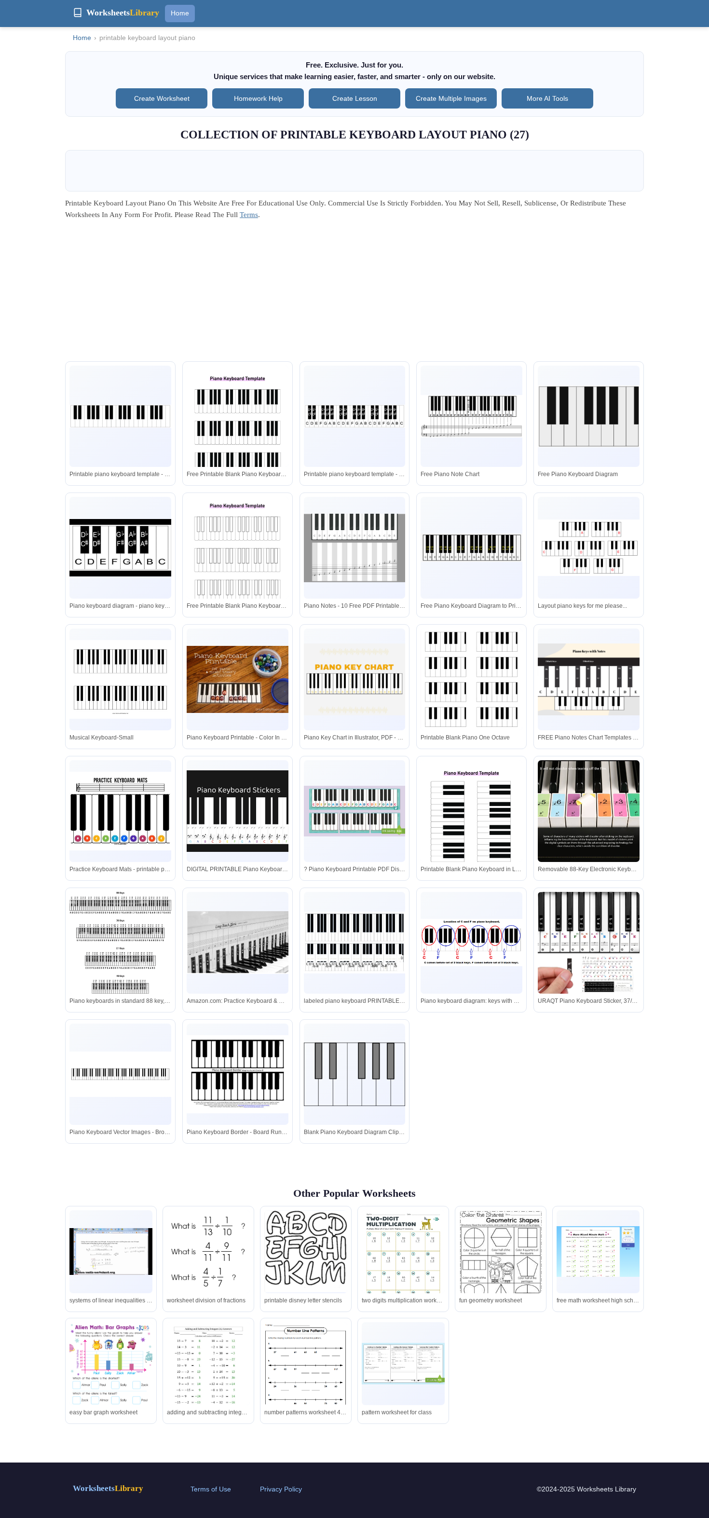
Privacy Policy (281, 1489)
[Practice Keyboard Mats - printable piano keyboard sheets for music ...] (120, 811)
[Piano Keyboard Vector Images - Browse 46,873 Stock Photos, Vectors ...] (120, 1074)
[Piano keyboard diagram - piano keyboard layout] (120, 547)
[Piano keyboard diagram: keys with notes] (471, 943)
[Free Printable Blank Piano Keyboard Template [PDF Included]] (237, 442)
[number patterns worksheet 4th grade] (305, 1375)
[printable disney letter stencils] (305, 1252)
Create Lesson (354, 98)
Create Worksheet (162, 98)
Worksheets (108, 1488)
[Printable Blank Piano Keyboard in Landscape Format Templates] (471, 836)
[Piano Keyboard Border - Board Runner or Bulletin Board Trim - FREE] (237, 1074)
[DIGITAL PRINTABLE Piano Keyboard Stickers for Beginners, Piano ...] (237, 810)
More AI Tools (547, 98)
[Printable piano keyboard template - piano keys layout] (120, 416)
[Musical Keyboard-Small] (120, 679)
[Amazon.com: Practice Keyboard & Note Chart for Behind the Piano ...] (237, 942)
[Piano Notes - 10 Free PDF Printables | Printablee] (355, 548)
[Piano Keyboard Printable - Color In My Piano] (237, 679)
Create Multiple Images (451, 98)
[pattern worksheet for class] (403, 1363)
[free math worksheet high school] (598, 1251)
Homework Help (258, 98)
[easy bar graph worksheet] (110, 1381)
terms (249, 215)
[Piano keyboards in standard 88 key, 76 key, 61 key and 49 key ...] (120, 948)
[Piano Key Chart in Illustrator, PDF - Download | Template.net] (355, 679)
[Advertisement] (354, 293)
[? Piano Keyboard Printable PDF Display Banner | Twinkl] (355, 811)
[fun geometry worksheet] (500, 1262)
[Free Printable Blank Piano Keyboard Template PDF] (237, 573)
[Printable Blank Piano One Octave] (471, 694)
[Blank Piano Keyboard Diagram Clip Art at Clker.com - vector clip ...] (355, 1074)
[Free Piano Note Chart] (471, 416)
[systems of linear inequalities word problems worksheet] (110, 1251)
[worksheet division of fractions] (208, 1251)
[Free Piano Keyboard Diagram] (589, 416)
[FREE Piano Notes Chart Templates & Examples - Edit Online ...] (589, 679)
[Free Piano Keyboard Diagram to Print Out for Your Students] (471, 547)
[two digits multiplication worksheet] (403, 1264)
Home (180, 13)
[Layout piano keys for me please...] (589, 548)
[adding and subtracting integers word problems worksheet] (208, 1376)
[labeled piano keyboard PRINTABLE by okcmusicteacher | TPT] (355, 942)
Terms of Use (211, 1489)
